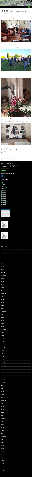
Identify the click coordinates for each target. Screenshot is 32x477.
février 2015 (2, 463)
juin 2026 (2, 261)
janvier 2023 (2, 323)
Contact (2, 472)
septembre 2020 (3, 365)
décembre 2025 (3, 270)
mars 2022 (2, 338)
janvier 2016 (2, 448)
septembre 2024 (3, 293)
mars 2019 (2, 391)
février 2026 (2, 267)
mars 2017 (2, 427)
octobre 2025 (3, 273)
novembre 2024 (3, 290)
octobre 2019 (3, 380)
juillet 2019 (2, 385)
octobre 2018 (3, 398)
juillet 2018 (2, 403)
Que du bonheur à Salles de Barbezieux (6, 248)
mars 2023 (2, 320)
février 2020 (2, 374)
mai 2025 (2, 281)
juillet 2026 (2, 260)
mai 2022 (2, 335)
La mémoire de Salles (4, 243)
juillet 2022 (2, 332)
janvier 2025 (2, 287)
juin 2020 (2, 368)
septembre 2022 (3, 329)
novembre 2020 (3, 362)
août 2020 (2, 367)
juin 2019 (2, 386)
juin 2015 (2, 457)
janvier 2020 (2, 376)
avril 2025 (2, 282)
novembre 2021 (3, 344)
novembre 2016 (3, 433)
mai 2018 (2, 406)
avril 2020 (2, 371)
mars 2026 (2, 266)
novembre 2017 (3, 415)
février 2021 (2, 358)
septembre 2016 (3, 436)
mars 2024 (2, 302)
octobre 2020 (3, 364)
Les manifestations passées (5, 10)
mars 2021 (2, 356)
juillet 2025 (2, 278)
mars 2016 (2, 445)
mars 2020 (2, 373)
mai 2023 (2, 317)
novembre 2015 (3, 451)
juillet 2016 (2, 439)
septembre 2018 (3, 400)
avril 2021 (2, 355)
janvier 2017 (2, 430)
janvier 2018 (2, 412)
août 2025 (2, 276)
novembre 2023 (3, 308)
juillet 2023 (2, 314)
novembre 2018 (3, 397)
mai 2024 (2, 299)
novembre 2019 (3, 379)
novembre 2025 (3, 272)
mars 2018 (2, 409)
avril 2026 (2, 264)
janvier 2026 (2, 269)
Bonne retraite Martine (4, 254)
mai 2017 (2, 424)
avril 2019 (2, 389)
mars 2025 (2, 284)
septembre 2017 (3, 418)
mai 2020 (2, 370)
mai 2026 (2, 263)
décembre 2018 (3, 395)
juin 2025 (2, 279)
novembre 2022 (3, 326)
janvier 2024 (2, 305)
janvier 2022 (2, 341)
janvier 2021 (2, 359)
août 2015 (2, 454)
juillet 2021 (2, 350)
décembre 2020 (3, 361)
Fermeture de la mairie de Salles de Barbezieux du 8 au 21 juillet (10, 149)
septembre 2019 (3, 382)
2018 (2, 216)
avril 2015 (2, 460)
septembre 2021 (3, 347)
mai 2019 (2, 388)
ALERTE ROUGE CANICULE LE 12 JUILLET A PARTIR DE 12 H (9, 251)
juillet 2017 (2, 421)
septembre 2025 (3, 275)
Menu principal (31, 7)
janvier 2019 (2, 394)
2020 (8, 216)
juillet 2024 (2, 296)
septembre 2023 (3, 311)
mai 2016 (2, 442)
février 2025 (2, 285)
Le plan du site (3, 470)
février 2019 (2, 392)
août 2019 (2, 383)
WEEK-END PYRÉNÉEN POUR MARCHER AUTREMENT (8, 250)
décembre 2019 (3, 377)
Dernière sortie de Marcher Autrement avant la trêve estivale (9, 152)
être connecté (7, 158)
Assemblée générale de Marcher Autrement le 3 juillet (8, 253)
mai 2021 (2, 353)
